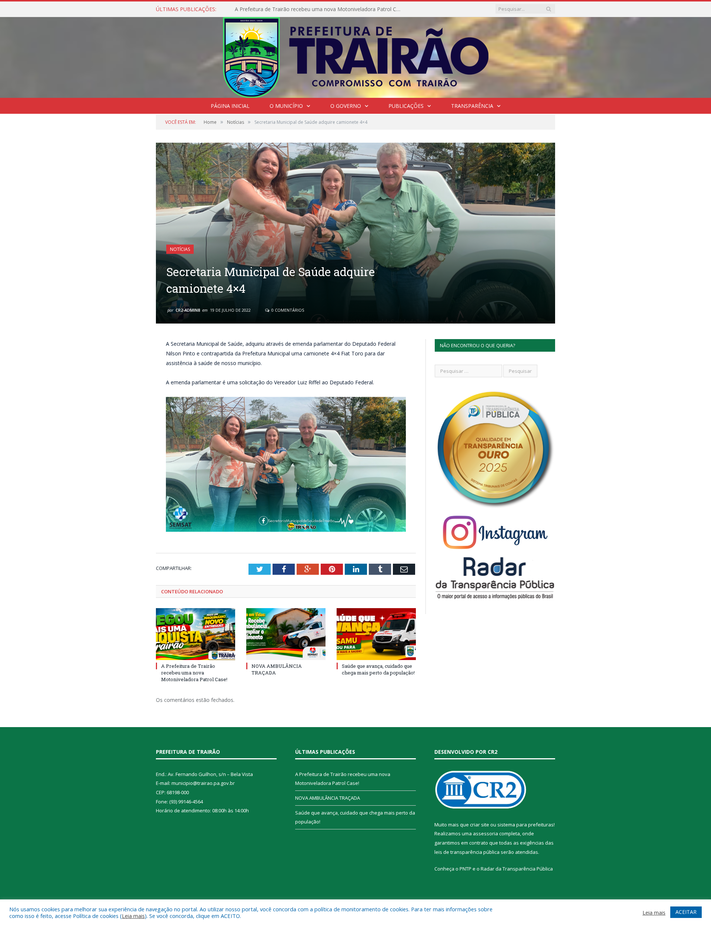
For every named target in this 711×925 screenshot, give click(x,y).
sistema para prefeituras (525, 824)
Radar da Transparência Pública (517, 868)
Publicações (406, 105)
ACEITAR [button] (686, 911)
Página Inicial (230, 105)
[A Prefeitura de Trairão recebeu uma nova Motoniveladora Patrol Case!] (195, 634)
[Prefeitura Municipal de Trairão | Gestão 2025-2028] (355, 55)
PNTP (465, 868)
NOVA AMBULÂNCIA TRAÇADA (272, 9)
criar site (479, 824)
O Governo (345, 105)
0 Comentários (287, 310)
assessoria (485, 833)
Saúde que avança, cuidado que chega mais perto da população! (378, 669)
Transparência (472, 105)
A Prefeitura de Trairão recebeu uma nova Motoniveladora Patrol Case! (194, 673)
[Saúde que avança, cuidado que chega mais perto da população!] (376, 634)
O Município (286, 105)
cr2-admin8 (188, 310)
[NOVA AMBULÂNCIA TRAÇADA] (286, 634)
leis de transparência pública (467, 852)
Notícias (180, 249)
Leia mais (133, 915)
